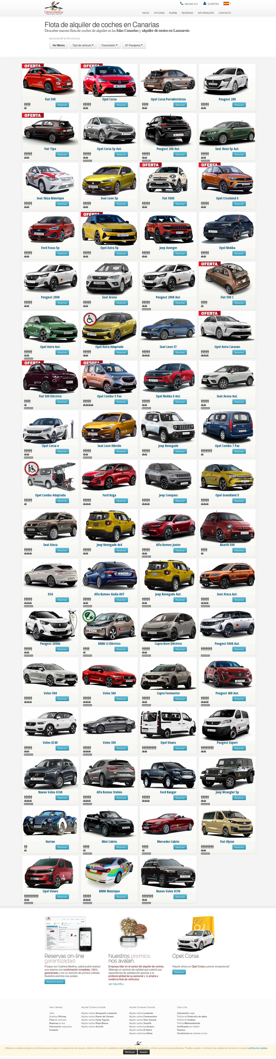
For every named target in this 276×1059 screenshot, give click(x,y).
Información (206, 12)
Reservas (187, 12)
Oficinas (159, 12)
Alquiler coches (99, 1013)
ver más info (115, 984)
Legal (186, 1013)
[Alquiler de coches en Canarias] (53, 8)
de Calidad (188, 1026)
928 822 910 (191, 3)
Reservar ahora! (55, 981)
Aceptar (144, 1052)
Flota (173, 12)
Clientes (213, 3)
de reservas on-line (192, 1033)
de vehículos (57, 1019)
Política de (192, 1016)
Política (188, 1023)
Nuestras (57, 1016)
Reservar (62, 104)
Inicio (145, 12)
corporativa (60, 1026)
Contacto (225, 12)
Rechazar (130, 1052)
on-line (57, 1023)
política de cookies (258, 1048)
